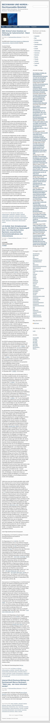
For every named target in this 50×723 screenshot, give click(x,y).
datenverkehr (17, 215)
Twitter (35, 65)
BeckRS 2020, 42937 (17, 624)
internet (34, 279)
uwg (34, 308)
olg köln (34, 294)
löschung (35, 283)
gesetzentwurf (11, 217)
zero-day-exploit (7, 676)
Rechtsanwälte (37, 40)
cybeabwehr (17, 214)
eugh (34, 272)
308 (15, 545)
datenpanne (4, 705)
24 (28, 284)
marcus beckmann (17, 709)
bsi (20, 212)
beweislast (12, 670)
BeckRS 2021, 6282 (13, 426)
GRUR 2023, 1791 (13, 505)
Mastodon (36, 54)
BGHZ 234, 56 (14, 571)
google (34, 275)
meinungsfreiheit (36, 290)
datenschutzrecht (5, 706)
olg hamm (35, 293)
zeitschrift (20, 711)
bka (11, 212)
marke (34, 285)
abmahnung (35, 255)
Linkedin (36, 61)
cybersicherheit (11, 215)
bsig (22, 212)
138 (15, 272)
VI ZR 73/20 (16, 556)
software (16, 711)
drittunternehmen (12, 706)
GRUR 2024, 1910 (9, 611)
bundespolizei (12, 214)
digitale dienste (23, 215)
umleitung (4, 222)
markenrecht (36, 286)
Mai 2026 (35, 342)
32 (2, 286)
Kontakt (15, 26)
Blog (3, 26)
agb (34, 256)
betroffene (16, 703)
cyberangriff (22, 214)
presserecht (35, 297)
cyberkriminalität (5, 215)
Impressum (8, 26)
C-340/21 (23, 346)
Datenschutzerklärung (24, 26)
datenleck (25, 703)
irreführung (35, 280)
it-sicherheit (12, 219)
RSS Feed (36, 323)
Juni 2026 (35, 340)
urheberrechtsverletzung (38, 305)
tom (2, 676)
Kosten (36, 46)
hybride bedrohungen (24, 217)
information (26, 706)
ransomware (24, 709)
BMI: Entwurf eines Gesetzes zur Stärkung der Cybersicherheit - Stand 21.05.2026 (16, 33)
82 (14, 250)
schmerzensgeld (5, 674)
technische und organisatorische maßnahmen (19, 674)
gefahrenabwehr (5, 217)
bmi (16, 212)
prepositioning (8, 220)
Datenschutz (37, 50)
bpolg (18, 212)
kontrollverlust (8, 673)
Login (34, 331)
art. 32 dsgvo (13, 668)
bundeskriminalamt (5, 214)
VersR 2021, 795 (24, 556)
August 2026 (36, 337)
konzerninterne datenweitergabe (8, 709)
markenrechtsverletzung (38, 288)
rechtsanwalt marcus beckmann (8, 711)
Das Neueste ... (36, 347)
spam (10, 674)
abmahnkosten (36, 253)
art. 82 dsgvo (18, 668)
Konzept (36, 42)
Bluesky (36, 57)
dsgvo (26, 670)
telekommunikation (22, 220)
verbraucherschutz (37, 312)
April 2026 (35, 344)
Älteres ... (35, 348)
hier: (22, 665)
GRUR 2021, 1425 (20, 572)
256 (17, 616)
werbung (35, 313)
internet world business (14, 708)
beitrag (12, 703)
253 (15, 541)
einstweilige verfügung (38, 271)
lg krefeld (13, 673)
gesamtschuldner (5, 671)
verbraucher (35, 310)
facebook (35, 274)
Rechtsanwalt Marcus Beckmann (15, 37)
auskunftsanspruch (37, 261)
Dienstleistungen (38, 44)
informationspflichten (6, 708)
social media (36, 301)
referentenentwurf (14, 220)
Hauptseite (34, 26)
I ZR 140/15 (8, 571)
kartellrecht (35, 282)
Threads (36, 59)
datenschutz (22, 670)
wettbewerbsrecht (37, 315)
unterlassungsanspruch (38, 302)
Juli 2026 (35, 339)
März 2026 (35, 345)
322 (11, 549)
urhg (34, 307)
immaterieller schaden (22, 671)
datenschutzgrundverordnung (17, 705)
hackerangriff (11, 671)
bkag (14, 212)
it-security (21, 708)
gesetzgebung (16, 217)
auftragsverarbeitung (6, 670)
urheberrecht (36, 304)
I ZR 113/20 (13, 572)
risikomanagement (19, 673)
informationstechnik (5, 219)
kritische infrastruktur (19, 219)
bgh (34, 263)
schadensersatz (26, 673)
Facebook (36, 63)
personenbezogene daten (39, 296)
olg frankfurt (35, 291)
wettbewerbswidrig (37, 316)
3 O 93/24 (4, 245)
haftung (15, 671)
